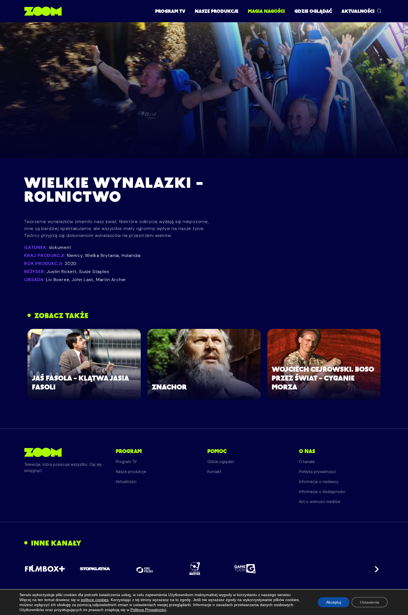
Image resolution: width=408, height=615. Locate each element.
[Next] (375, 568)
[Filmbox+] (45, 568)
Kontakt (214, 471)
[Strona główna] (43, 11)
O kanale (307, 461)
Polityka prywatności (317, 471)
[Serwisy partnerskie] (204, 568)
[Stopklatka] (95, 568)
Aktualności (357, 11)
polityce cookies (95, 600)
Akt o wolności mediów (319, 501)
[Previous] (33, 568)
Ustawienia (369, 602)
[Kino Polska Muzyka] (195, 569)
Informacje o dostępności (322, 491)
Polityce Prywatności (148, 610)
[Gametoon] (245, 569)
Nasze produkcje (216, 11)
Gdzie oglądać (313, 11)
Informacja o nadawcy (319, 481)
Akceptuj (333, 602)
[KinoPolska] (145, 568)
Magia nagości (266, 11)
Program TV (170, 11)
